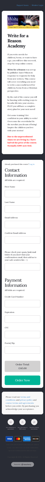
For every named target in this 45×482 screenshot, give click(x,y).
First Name (10, 187)
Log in (31, 164)
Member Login (37, 5)
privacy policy (26, 400)
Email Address (11, 217)
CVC (7, 327)
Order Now (22, 380)
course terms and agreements (20, 403)
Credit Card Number (14, 297)
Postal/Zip (10, 343)
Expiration (9, 312)
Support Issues (23, 5)
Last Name (10, 202)
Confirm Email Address (15, 233)
